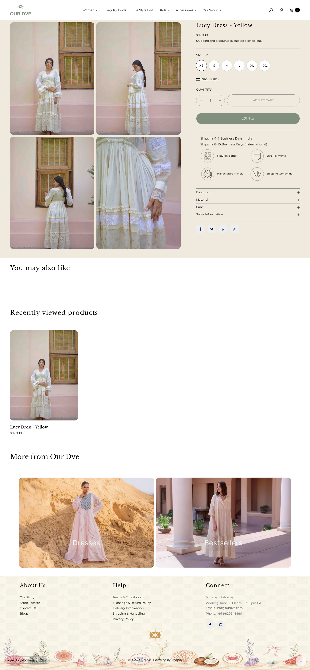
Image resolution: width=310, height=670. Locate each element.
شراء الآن (248, 119)
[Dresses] (86, 523)
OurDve (145, 660)
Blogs (24, 613)
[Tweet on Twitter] (212, 229)
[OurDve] (20, 9)
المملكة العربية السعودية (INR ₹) (25, 660)
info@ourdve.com (229, 608)
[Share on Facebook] (200, 229)
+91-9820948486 (229, 613)
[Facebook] (210, 624)
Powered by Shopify (168, 660)
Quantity (204, 90)
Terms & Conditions (127, 597)
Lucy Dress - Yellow (29, 427)
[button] (91, 10)
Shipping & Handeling (129, 613)
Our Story (27, 597)
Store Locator (30, 603)
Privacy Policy (123, 619)
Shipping (202, 40)
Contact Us (28, 608)
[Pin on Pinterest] (223, 229)
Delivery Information (128, 608)
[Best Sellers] (223, 523)
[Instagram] (220, 624)
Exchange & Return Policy (132, 603)
